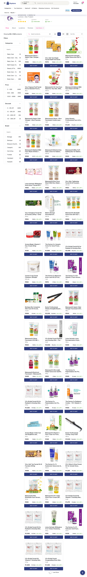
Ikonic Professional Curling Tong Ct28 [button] (71, 433)
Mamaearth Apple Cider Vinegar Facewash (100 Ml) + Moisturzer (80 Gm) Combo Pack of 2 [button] (73, 308)
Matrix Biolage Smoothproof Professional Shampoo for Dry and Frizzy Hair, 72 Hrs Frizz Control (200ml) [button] (53, 213)
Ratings (19, 19)
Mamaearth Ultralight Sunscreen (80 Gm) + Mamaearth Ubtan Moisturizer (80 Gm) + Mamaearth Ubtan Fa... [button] (72, 213)
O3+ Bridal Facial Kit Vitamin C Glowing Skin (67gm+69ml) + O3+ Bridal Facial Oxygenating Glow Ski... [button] (73, 496)
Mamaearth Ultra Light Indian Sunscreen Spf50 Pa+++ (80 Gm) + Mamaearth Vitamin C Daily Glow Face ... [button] (53, 370)
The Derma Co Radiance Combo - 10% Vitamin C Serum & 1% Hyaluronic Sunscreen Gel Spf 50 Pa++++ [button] (73, 402)
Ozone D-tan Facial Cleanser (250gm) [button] (31, 276)
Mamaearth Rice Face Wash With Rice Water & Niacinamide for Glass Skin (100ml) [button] (53, 182)
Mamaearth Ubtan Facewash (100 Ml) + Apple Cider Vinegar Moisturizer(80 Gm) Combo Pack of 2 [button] (32, 339)
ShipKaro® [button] (27, 8)
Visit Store (39, 28)
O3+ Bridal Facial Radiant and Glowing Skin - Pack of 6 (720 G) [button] (53, 339)
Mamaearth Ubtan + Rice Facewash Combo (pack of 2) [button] (53, 119)
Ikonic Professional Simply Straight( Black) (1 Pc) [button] (53, 308)
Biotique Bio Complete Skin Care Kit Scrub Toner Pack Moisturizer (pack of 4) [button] (33, 308)
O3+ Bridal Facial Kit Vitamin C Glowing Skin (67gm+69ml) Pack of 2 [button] (32, 559)
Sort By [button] (72, 34)
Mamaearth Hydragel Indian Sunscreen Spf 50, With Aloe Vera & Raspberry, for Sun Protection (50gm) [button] (73, 56)
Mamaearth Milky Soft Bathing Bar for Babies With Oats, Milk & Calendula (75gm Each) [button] (73, 150)
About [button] (14, 28)
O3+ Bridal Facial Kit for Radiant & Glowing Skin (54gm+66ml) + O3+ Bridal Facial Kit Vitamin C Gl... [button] (33, 402)
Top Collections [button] (18, 8)
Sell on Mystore (76, 10)
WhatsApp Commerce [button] (44, 8)
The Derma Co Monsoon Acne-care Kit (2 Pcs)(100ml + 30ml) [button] (53, 276)
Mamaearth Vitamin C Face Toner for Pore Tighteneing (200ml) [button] (52, 433)
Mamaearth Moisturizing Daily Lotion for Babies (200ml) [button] (53, 150)
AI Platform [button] (34, 8)
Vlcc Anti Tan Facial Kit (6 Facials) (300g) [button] (33, 465)
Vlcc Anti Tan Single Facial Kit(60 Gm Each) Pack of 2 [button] (52, 58)
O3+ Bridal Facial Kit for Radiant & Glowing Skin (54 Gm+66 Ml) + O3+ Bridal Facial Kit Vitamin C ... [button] (73, 247)
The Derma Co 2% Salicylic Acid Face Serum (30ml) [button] (71, 528)
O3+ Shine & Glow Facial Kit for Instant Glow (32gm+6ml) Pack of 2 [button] (73, 465)
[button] (5, 3)
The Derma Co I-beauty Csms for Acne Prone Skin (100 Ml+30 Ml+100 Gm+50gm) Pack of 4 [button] (53, 245)
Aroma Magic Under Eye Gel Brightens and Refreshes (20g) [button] (33, 433)
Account (76, 3)
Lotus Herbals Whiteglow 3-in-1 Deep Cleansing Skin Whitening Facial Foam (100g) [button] (53, 528)
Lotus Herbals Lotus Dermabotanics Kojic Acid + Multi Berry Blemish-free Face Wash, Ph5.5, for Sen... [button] (73, 339)
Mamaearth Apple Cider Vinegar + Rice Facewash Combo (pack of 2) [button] (33, 119)
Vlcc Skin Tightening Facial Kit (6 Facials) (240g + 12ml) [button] (72, 182)
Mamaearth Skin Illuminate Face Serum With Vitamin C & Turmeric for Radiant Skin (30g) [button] (33, 496)
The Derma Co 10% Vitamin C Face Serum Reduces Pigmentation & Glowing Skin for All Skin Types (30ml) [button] (73, 276)
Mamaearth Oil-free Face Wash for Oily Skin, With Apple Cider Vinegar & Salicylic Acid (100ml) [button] (53, 87)
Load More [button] (56, 572)
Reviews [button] (30, 28)
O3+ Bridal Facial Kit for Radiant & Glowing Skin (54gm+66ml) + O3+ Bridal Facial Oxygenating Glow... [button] (33, 528)
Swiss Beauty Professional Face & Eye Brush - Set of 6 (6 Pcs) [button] (73, 119)
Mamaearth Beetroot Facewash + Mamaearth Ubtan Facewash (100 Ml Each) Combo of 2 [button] (33, 373)
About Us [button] (6, 12)
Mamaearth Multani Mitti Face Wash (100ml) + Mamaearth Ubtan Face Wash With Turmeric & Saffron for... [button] (33, 150)
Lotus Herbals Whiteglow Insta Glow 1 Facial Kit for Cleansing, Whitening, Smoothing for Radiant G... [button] (33, 184)
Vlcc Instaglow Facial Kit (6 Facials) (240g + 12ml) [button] (33, 213)
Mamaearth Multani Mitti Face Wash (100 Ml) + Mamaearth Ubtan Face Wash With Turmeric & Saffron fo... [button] (73, 87)
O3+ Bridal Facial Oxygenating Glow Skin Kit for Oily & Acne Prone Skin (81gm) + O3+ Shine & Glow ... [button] (53, 559)
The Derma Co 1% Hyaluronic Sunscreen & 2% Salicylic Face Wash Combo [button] (53, 465)
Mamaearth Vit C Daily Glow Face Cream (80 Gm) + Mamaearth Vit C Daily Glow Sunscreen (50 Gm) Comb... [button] (52, 496)
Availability (34, 19)
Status (46, 19)
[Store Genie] (82, 572)
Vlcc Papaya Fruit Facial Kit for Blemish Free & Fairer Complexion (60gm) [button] (33, 87)
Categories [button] (7, 8)
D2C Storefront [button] (55, 8)
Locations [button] (22, 28)
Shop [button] (7, 28)
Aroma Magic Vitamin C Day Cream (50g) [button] (32, 245)
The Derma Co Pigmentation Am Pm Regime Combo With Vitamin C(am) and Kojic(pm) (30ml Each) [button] (72, 370)
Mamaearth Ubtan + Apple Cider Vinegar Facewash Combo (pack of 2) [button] (33, 56)
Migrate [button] (13, 12)
